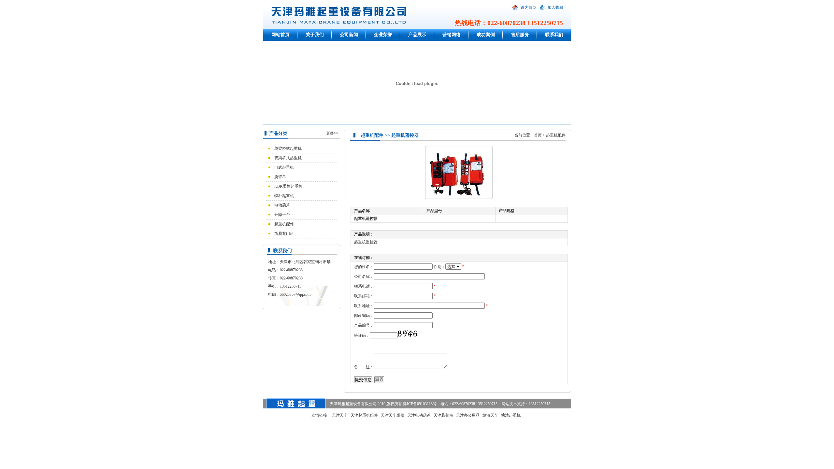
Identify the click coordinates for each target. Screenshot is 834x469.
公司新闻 (349, 34)
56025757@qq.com (295, 294)
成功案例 (486, 34)
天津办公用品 (468, 415)
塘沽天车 (490, 415)
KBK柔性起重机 (288, 186)
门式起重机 (284, 167)
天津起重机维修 (364, 415)
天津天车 (340, 415)
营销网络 (451, 34)
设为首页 (528, 7)
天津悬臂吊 (443, 415)
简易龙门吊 (284, 233)
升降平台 (282, 214)
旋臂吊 (280, 177)
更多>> (332, 133)
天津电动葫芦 (419, 415)
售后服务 (520, 34)
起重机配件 (284, 224)
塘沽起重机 (511, 415)
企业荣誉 (383, 34)
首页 (538, 135)
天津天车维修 (392, 415)
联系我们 (554, 34)
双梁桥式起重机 (288, 158)
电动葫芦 (282, 205)
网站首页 (280, 34)
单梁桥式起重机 (288, 148)
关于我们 (315, 34)
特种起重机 (284, 195)
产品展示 (417, 34)
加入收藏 (555, 7)
